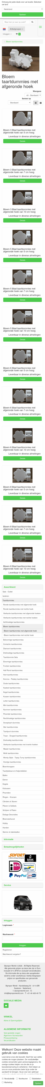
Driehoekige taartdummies (13, 653)
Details (22, 141)
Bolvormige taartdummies (13, 639)
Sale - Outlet (7, 591)
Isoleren (6, 596)
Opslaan (22, 14)
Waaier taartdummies (11, 749)
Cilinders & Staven (10, 801)
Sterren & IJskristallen (11, 832)
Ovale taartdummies (11, 683)
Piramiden (7, 792)
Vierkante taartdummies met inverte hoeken (20, 744)
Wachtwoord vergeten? (12, 954)
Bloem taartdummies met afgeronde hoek (20, 631)
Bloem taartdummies (11, 626)
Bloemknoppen (8, 766)
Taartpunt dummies (11, 731)
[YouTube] (6, 1005)
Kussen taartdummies (11, 696)
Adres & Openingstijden (13, 1020)
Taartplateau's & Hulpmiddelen (15, 771)
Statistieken (36, 1078)
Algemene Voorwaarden (13, 1035)
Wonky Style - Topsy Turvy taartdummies (19, 757)
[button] (4, 28)
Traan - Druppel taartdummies (15, 735)
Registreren (7, 950)
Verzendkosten (10, 1040)
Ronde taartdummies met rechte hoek (18, 609)
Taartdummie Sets (10, 657)
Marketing (8, 1082)
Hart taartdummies (10, 674)
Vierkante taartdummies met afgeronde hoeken (22, 613)
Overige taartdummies (12, 762)
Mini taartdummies (10, 705)
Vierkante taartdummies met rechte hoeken (20, 617)
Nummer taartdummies (12, 709)
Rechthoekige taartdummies (14, 718)
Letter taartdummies (11, 701)
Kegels (5, 784)
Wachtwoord (8, 934)
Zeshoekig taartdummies (13, 740)
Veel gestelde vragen (12, 1033)
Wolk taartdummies (10, 753)
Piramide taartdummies (12, 714)
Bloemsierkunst (9, 819)
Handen (6, 827)
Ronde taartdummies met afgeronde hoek (19, 604)
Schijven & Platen (9, 810)
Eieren (5, 779)
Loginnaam (7, 925)
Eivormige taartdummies (12, 661)
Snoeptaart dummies (11, 722)
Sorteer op (26, 98)
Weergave (37, 91)
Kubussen (6, 788)
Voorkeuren (23, 1078)
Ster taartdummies (10, 727)
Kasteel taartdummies (11, 687)
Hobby (5, 823)
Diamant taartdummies (12, 648)
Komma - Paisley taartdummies (15, 679)
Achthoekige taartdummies (13, 622)
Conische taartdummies (12, 644)
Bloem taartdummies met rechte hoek (19, 635)
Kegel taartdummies (11, 692)
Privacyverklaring (10, 1038)
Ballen (5, 775)
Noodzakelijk (9, 1078)
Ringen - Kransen (9, 797)
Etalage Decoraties (10, 814)
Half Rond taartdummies (12, 670)
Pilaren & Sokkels (9, 806)
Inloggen (22, 945)
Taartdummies (8, 600)
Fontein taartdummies (12, 666)
